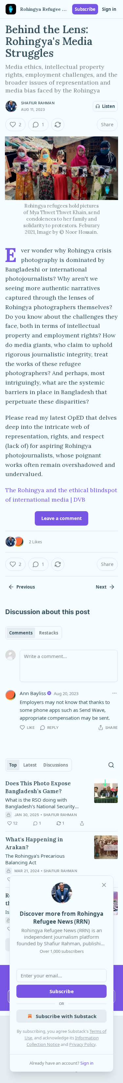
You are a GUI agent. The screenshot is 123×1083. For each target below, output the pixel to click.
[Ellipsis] (114, 693)
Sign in (109, 9)
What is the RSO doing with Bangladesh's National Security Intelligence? (40, 803)
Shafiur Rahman (37, 103)
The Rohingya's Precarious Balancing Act (35, 859)
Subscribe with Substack (66, 1016)
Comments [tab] (20, 633)
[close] (104, 885)
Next (101, 587)
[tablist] (33, 632)
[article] (61, 803)
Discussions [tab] (55, 765)
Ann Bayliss (33, 693)
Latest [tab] (30, 765)
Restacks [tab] (48, 633)
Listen (108, 106)
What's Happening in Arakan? (34, 843)
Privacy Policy (82, 1044)
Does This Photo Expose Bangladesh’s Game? (38, 787)
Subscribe (85, 9)
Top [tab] (13, 765)
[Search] (111, 765)
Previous (25, 587)
